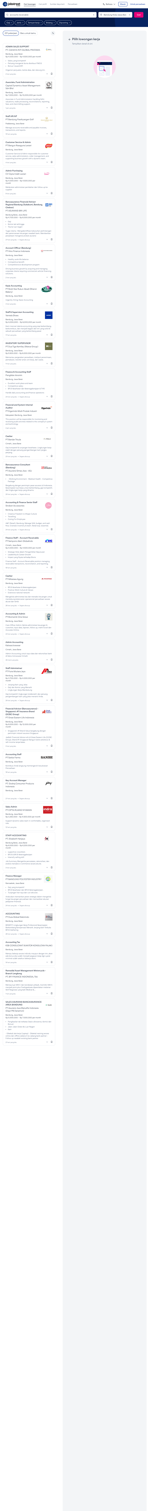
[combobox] (51, 15)
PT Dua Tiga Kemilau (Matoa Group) (22, 346)
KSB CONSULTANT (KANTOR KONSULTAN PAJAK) (29, 945)
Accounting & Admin (15, 613)
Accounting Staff (13, 754)
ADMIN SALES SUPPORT (17, 46)
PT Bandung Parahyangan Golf (20, 119)
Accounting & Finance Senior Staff (21, 502)
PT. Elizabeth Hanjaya (15, 838)
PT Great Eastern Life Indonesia (20, 717)
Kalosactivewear (13, 645)
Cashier (9, 436)
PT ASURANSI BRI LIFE (16, 210)
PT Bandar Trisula (13, 439)
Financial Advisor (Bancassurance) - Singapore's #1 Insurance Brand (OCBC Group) (22, 711)
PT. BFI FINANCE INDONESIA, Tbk (22, 976)
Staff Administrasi (14, 668)
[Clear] (94, 15)
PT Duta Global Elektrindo (17, 917)
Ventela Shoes (12, 315)
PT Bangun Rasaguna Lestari (18, 145)
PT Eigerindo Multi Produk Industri (21, 411)
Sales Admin (11, 806)
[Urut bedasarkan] (53, 33)
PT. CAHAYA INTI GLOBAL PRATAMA (23, 50)
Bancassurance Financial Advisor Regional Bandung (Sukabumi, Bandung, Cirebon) (24, 205)
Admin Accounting (14, 642)
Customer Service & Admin (18, 142)
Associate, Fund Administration (20, 82)
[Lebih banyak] (47, 74)
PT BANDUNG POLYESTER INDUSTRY (24, 879)
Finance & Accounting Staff (18, 372)
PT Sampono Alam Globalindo (19, 541)
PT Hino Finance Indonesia (18, 251)
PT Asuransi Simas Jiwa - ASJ (19, 471)
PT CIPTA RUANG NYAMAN (19, 810)
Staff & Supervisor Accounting (20, 312)
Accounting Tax (13, 942)
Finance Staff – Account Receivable (22, 538)
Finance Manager (14, 876)
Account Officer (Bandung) (18, 248)
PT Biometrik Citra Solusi (17, 617)
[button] (109, 4)
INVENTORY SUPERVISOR (18, 343)
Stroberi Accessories (15, 505)
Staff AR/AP (11, 116)
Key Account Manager (16, 780)
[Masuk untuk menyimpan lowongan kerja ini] (51, 73)
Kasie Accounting (14, 285)
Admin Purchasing (14, 170)
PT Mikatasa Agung (14, 579)
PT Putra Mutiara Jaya (15, 671)
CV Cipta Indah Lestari (16, 174)
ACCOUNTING (13, 913)
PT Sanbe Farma (13, 757)
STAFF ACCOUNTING (16, 835)
